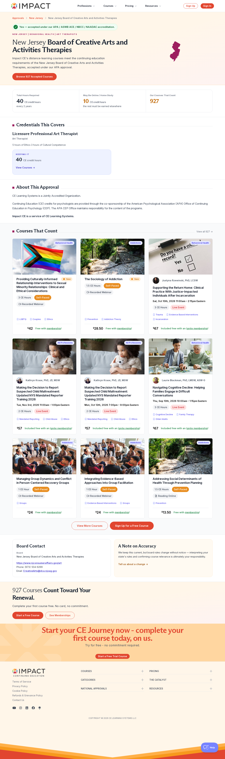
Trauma (159, 314)
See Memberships (59, 615)
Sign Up (190, 5)
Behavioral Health (64, 243)
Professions (85, 5)
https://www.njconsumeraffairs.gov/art (39, 563)
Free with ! (48, 328)
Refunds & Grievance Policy (27, 695)
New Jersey (36, 18)
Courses (108, 5)
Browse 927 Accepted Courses (34, 76)
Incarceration (162, 319)
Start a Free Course (27, 615)
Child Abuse (51, 419)
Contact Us (18, 700)
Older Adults (162, 419)
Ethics (50, 319)
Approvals (18, 18)
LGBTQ (22, 319)
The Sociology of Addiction (103, 279)
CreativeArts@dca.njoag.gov (40, 570)
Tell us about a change (133, 564)
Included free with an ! (184, 328)
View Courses (25, 167)
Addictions (135, 243)
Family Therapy (186, 414)
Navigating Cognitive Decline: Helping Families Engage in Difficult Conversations (179, 391)
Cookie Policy (20, 690)
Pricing (129, 5)
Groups (23, 503)
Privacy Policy (20, 686)
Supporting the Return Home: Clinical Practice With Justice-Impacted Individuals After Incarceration (178, 291)
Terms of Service (21, 681)
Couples (37, 319)
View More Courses (89, 525)
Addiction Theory (112, 319)
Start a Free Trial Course (112, 656)
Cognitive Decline (164, 414)
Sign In (207, 5)
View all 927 (205, 231)
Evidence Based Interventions (183, 314)
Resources (151, 5)
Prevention (92, 319)
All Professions (65, 343)
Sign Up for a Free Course (131, 525)
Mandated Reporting (29, 419)
